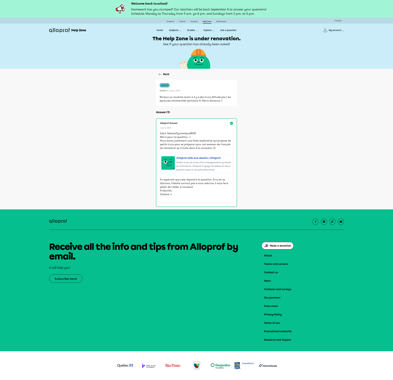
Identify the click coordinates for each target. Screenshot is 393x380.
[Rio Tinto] (172, 365)
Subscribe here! (66, 279)
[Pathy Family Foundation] (149, 366)
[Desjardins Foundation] (220, 366)
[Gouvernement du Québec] (125, 365)
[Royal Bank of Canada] (244, 365)
